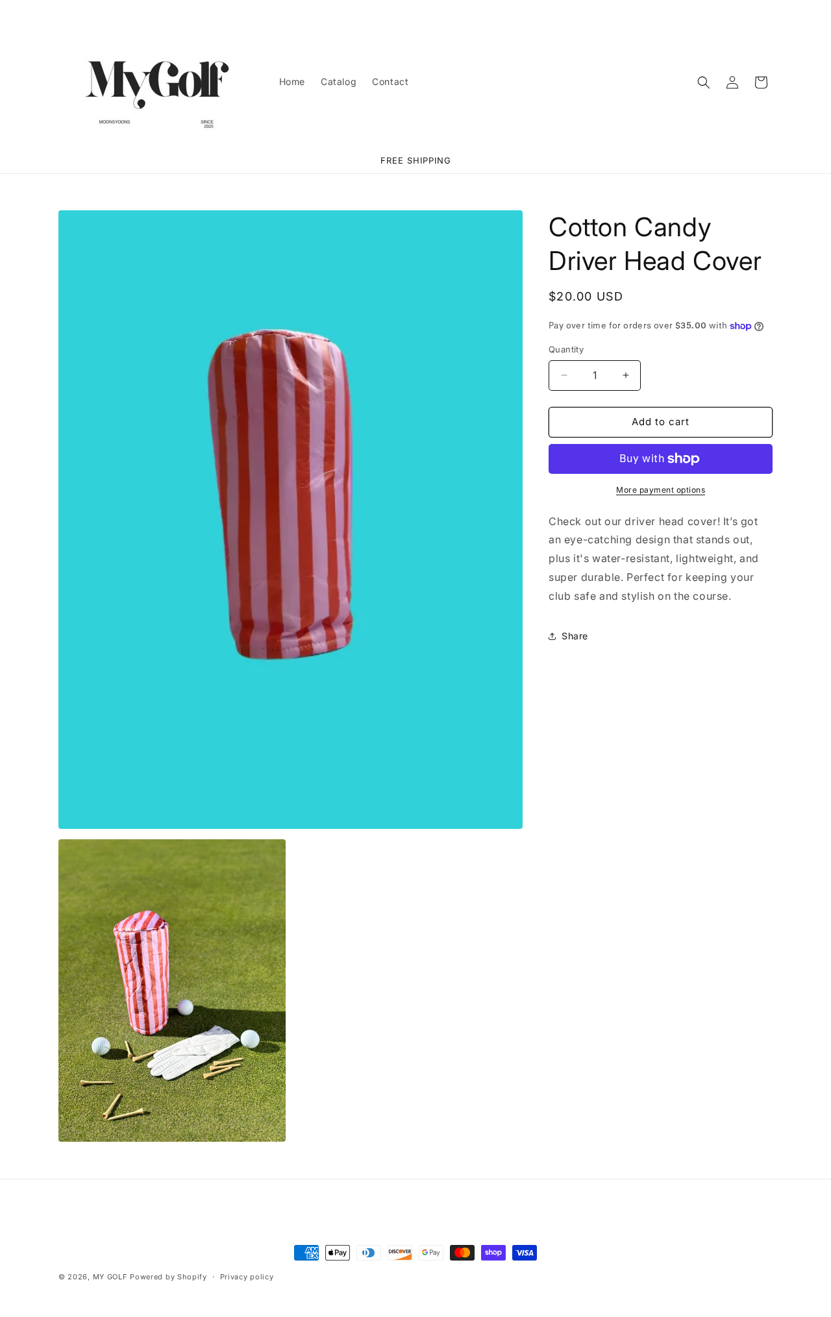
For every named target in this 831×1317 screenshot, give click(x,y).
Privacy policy (247, 1276)
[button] (703, 82)
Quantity (566, 349)
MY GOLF (110, 1276)
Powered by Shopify (168, 1276)
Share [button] (575, 635)
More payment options (660, 490)
